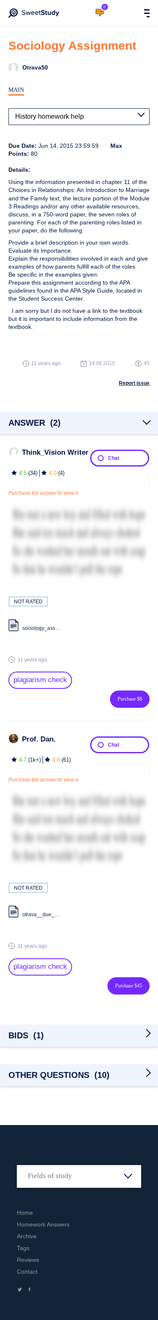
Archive (27, 1236)
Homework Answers (43, 1224)
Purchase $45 (128, 986)
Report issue (134, 383)
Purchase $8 (130, 699)
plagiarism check (40, 680)
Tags (23, 1248)
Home (25, 1212)
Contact (27, 1271)
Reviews (28, 1259)
